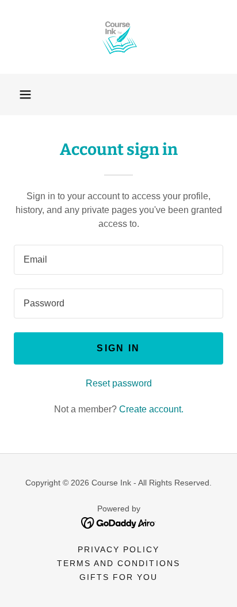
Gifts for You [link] (118, 577)
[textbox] (118, 260)
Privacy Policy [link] (118, 549)
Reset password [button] (119, 383)
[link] (118, 37)
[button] (25, 94)
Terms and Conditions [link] (118, 563)
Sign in (118, 348)
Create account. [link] (151, 409)
